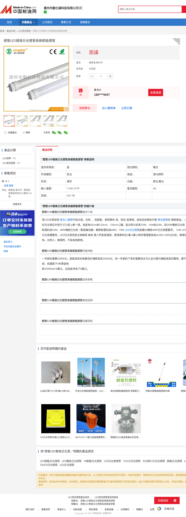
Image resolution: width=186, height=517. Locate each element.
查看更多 (17, 204)
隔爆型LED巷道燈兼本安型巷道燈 (126, 437)
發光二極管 (66, 219)
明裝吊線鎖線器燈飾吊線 (158, 391)
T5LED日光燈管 (132, 461)
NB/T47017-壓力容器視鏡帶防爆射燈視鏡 (95, 437)
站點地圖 (77, 509)
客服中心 (61, 509)
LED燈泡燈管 (24, 31)
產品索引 (8, 241)
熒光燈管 (163, 219)
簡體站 (139, 509)
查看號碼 (155, 92)
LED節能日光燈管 (50, 461)
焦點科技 (97, 513)
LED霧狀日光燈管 (72, 461)
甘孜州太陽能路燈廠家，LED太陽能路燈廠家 (96, 391)
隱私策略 (93, 509)
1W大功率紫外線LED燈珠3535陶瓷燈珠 (59, 437)
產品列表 (11, 31)
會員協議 (109, 509)
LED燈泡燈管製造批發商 (106, 497)
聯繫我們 (45, 509)
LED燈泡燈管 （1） (12, 163)
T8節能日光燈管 (93, 461)
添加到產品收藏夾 (12, 246)
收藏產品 (12, 132)
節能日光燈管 (174, 461)
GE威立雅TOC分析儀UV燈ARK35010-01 (59, 391)
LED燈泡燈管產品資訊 (78, 497)
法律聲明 (124, 509)
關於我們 (30, 509)
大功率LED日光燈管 (154, 461)
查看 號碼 (8, 185)
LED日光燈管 (67, 464)
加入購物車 (109, 108)
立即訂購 (126, 108)
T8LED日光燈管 (49, 464)
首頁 (2, 31)
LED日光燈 (131, 230)
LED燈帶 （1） (10, 158)
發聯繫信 (84, 108)
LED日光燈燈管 (112, 461)
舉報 (28, 132)
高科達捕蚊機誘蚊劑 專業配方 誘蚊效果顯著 (131, 391)
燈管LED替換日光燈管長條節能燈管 (97, 500)
